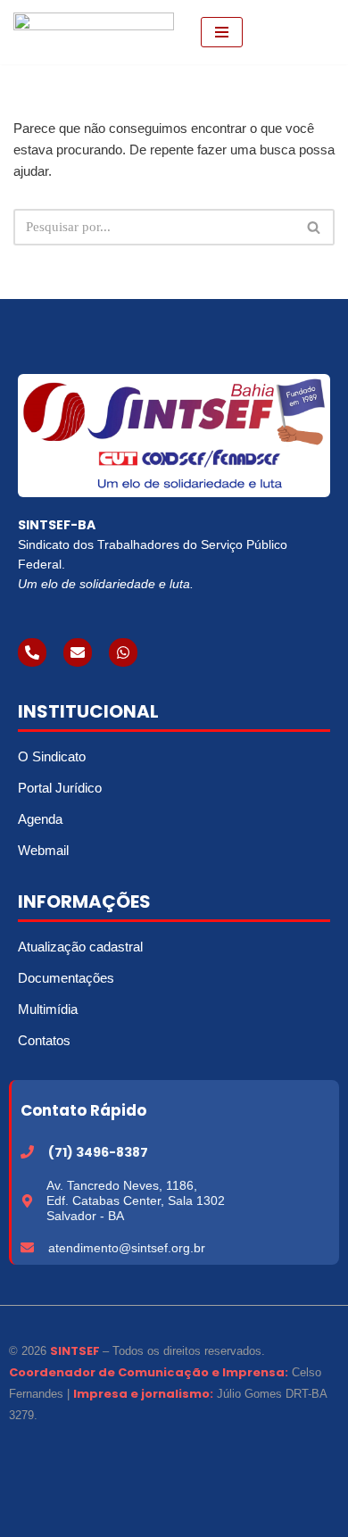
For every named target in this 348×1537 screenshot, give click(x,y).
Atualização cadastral (80, 946)
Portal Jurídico (60, 787)
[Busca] (314, 227)
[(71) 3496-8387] (27, 1152)
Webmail (43, 850)
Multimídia (48, 1009)
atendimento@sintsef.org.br (126, 1248)
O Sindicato (52, 756)
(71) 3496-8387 (98, 1152)
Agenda (40, 819)
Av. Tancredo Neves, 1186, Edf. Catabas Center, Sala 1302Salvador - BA (135, 1200)
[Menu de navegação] (222, 32)
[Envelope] (77, 652)
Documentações (66, 977)
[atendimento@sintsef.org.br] (27, 1247)
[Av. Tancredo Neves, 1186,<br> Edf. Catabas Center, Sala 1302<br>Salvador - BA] (27, 1201)
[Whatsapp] (123, 652)
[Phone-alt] (32, 652)
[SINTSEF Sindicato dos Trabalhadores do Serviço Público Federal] (93, 32)
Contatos (44, 1040)
